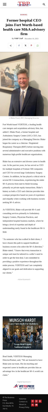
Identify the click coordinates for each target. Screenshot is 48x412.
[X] (25, 45)
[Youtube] (36, 405)
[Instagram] (36, 401)
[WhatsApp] (37, 45)
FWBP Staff (18, 38)
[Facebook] (19, 45)
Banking (23, 14)
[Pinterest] (31, 45)
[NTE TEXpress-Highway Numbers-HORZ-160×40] (24, 386)
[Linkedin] (40, 401)
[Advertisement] (23, 298)
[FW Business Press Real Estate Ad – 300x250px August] (23, 333)
